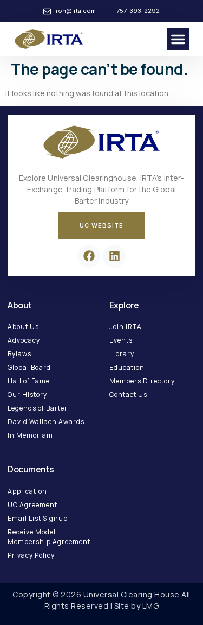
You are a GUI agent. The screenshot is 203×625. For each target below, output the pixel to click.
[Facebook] (88, 256)
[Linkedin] (114, 256)
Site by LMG (136, 606)
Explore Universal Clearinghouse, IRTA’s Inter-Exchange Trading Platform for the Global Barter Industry (102, 189)
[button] (178, 39)
